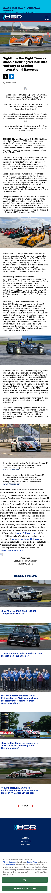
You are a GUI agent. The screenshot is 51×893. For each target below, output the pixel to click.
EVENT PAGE (30, 12)
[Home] (13, 18)
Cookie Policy (32, 862)
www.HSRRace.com (25, 533)
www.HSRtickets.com (12, 484)
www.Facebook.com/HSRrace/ (25, 539)
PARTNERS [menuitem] (25, 844)
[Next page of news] (32, 805)
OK (24, 880)
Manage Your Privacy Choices (25, 888)
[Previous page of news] (18, 805)
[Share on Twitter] (5, 76)
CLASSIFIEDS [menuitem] (25, 841)
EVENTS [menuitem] (25, 838)
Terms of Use (10, 864)
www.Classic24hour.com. (11, 550)
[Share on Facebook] (11, 76)
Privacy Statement (9, 862)
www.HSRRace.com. (11, 470)
